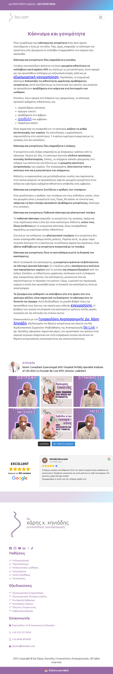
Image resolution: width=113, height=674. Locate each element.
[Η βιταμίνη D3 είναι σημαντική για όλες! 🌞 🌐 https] (88, 391)
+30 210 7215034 (21, 632)
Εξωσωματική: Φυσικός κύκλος (30, 596)
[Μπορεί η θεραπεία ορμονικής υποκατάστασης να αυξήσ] (88, 423)
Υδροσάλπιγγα (21, 564)
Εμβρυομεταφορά (23, 611)
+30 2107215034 (46, 4)
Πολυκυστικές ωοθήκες (26, 567)
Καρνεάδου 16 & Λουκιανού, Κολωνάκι (33, 625)
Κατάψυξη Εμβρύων (24, 600)
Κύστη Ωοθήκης (21, 575)
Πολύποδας (19, 578)
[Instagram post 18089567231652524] (24, 391)
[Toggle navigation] (100, 17)
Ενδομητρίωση (21, 560)
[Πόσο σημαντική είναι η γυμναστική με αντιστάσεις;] (24, 423)
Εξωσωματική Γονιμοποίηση (28, 593)
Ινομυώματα (19, 571)
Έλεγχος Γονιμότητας (24, 607)
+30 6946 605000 (21, 639)
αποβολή (25, 119)
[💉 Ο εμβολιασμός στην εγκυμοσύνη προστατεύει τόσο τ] (56, 423)
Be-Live (89, 327)
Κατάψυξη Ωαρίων (23, 603)
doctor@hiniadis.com (23, 646)
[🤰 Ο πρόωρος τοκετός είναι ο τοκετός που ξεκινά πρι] (56, 391)
